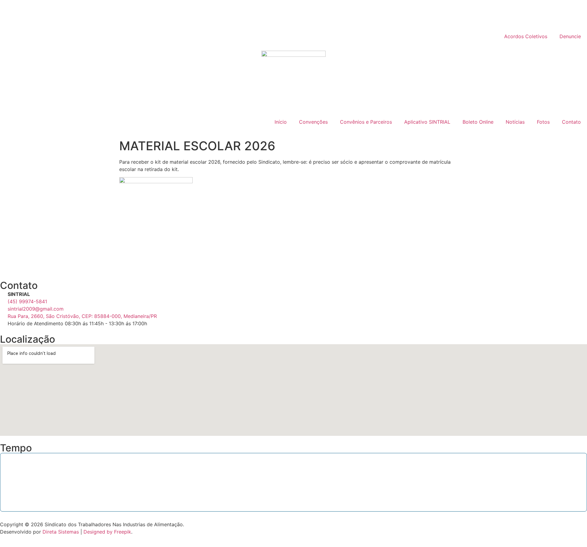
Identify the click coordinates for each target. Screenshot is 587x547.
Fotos (543, 122)
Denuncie (570, 36)
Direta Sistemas (60, 532)
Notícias (515, 122)
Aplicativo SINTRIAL (427, 122)
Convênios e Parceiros (366, 122)
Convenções (313, 122)
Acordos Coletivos (525, 36)
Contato (571, 122)
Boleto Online (478, 122)
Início (281, 122)
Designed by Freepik (107, 532)
